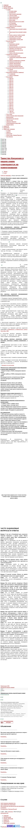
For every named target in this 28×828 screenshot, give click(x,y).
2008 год (11, 105)
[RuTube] (5, 694)
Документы (12, 51)
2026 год (11, 78)
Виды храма (12, 20)
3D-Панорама (12, 23)
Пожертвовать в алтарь (15, 38)
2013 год (11, 97)
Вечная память (10, 124)
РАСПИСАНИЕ (7, 6)
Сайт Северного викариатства (8, 803)
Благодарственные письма (15, 66)
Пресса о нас (9, 120)
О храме (8, 9)
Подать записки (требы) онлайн (17, 35)
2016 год (11, 93)
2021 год (11, 85)
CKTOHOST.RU (4, 813)
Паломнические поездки (12, 118)
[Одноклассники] (4, 694)
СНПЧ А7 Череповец (6, 175)
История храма (13, 11)
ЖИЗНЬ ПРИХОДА (8, 8)
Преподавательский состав (16, 50)
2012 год (11, 99)
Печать (5, 171)
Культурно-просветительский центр (15, 68)
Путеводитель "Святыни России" (9, 809)
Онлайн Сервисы (10, 27)
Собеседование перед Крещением (14, 115)
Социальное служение (12, 54)
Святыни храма (13, 15)
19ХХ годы (11, 112)
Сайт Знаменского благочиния (8, 804)
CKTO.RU (10, 811)
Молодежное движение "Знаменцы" (15, 72)
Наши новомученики (14, 17)
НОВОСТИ (6, 126)
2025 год (11, 80)
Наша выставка (13, 24)
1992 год (11, 111)
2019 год (11, 88)
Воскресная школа (11, 41)
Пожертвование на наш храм (13, 123)
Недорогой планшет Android (7, 687)
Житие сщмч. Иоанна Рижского (14, 135)
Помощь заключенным (14, 63)
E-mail (4, 173)
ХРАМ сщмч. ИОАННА (9, 129)
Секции (11, 69)
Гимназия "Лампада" (11, 121)
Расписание (9, 133)
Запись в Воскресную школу (16, 53)
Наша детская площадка (15, 26)
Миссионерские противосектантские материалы (12, 806)
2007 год (11, 106)
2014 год (11, 96)
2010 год (11, 102)
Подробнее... (4, 736)
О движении (12, 74)
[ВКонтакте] (2, 694)
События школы (13, 45)
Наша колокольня (13, 18)
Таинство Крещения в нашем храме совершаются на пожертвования (12, 163)
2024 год (11, 81)
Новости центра (13, 71)
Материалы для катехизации (8, 365)
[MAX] (1, 694)
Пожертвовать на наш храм (16, 39)
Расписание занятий (14, 44)
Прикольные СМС (5, 686)
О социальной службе (14, 56)
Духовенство (12, 12)
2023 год (11, 83)
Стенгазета (3, 807)
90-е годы (11, 109)
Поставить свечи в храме (15, 36)
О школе (11, 42)
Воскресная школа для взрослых (17, 47)
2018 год (11, 90)
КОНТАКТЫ (6, 127)
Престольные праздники (15, 14)
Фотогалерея (9, 77)
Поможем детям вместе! (15, 62)
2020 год (11, 87)
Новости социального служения (17, 60)
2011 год (11, 100)
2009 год (11, 103)
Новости (8, 132)
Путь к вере (9, 114)
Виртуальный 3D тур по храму (16, 21)
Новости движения (13, 75)
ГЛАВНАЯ (5, 5)
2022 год (11, 84)
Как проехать (9, 136)
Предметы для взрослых (15, 48)
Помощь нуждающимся (15, 65)
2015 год (11, 94)
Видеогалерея (9, 117)
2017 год (11, 91)
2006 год (11, 108)
